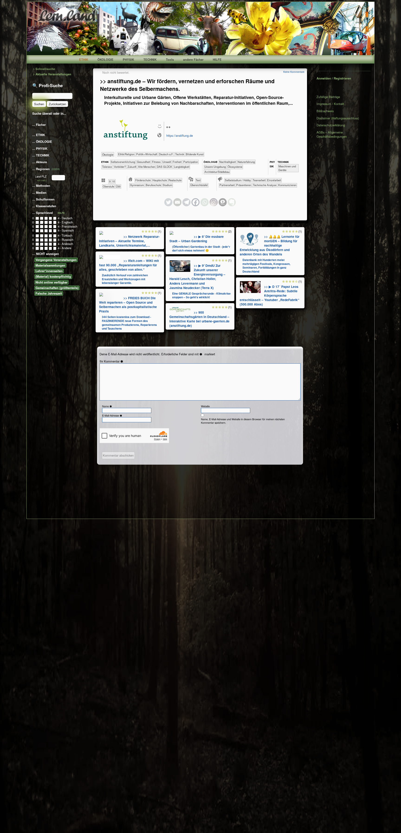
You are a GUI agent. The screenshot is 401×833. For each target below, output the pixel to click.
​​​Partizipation (190, 162)
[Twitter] (168, 202)
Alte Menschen (146, 167)
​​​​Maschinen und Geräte (287, 168)
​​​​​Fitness (156, 162)
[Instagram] (214, 202)
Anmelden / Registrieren (334, 78)
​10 (113, 181)
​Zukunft (132, 167)
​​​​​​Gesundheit (143, 162)
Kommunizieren (287, 185)
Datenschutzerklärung (331, 125)
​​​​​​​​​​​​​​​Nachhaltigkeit (227, 162)
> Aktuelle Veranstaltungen (52, 74)
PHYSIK (128, 59)
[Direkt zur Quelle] (101, 232)
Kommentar (114, 361)
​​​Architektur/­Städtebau (217, 172)
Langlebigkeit (181, 167)
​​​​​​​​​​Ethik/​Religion (126, 154)
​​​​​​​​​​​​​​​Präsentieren (243, 185)
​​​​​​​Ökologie (107, 154)
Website (205, 406)
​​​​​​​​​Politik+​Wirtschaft (146, 154)
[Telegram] (186, 202)
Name (107, 406)
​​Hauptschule (159, 180)
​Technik (179, 154)
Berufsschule (153, 185)
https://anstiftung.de (179, 135)
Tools (170, 59)
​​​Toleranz (107, 167)
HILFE (217, 59)
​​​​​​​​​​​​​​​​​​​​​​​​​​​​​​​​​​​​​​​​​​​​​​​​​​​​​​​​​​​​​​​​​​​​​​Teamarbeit (259, 180)
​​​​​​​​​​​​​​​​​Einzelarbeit (274, 180)
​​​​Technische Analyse (264, 185)
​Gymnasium (137, 185)
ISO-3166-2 (41, 180)
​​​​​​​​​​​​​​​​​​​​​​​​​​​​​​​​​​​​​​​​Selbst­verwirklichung (123, 162)
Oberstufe (108, 186)
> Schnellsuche (44, 69)
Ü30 (118, 186)
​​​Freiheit (177, 162)
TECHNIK (150, 59)
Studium (167, 185)
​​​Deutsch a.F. (166, 154)
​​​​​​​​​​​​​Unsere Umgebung (215, 167)
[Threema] (223, 202)
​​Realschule (174, 180)
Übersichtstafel (199, 185)
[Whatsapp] (204, 202)
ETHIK (83, 59)
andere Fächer (193, 59)
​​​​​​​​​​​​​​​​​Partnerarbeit (227, 185)
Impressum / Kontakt (330, 104)
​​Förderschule (143, 180)
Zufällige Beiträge (328, 97)
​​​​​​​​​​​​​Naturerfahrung (246, 162)
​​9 (109, 181)
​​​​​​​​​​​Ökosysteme (235, 167)
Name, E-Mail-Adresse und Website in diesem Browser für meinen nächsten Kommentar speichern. (243, 420)
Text (198, 180)
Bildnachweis (325, 111)
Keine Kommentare (293, 71)
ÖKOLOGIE (105, 59)
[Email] (177, 202)
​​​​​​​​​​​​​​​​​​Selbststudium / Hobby (238, 180)
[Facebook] (195, 202)
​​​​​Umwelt (166, 162)
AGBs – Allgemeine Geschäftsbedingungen (332, 134)
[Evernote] (232, 202)
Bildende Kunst (195, 154)
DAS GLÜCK (164, 167)
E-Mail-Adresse (112, 415)
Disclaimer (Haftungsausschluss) (338, 118)
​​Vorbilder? (120, 167)
